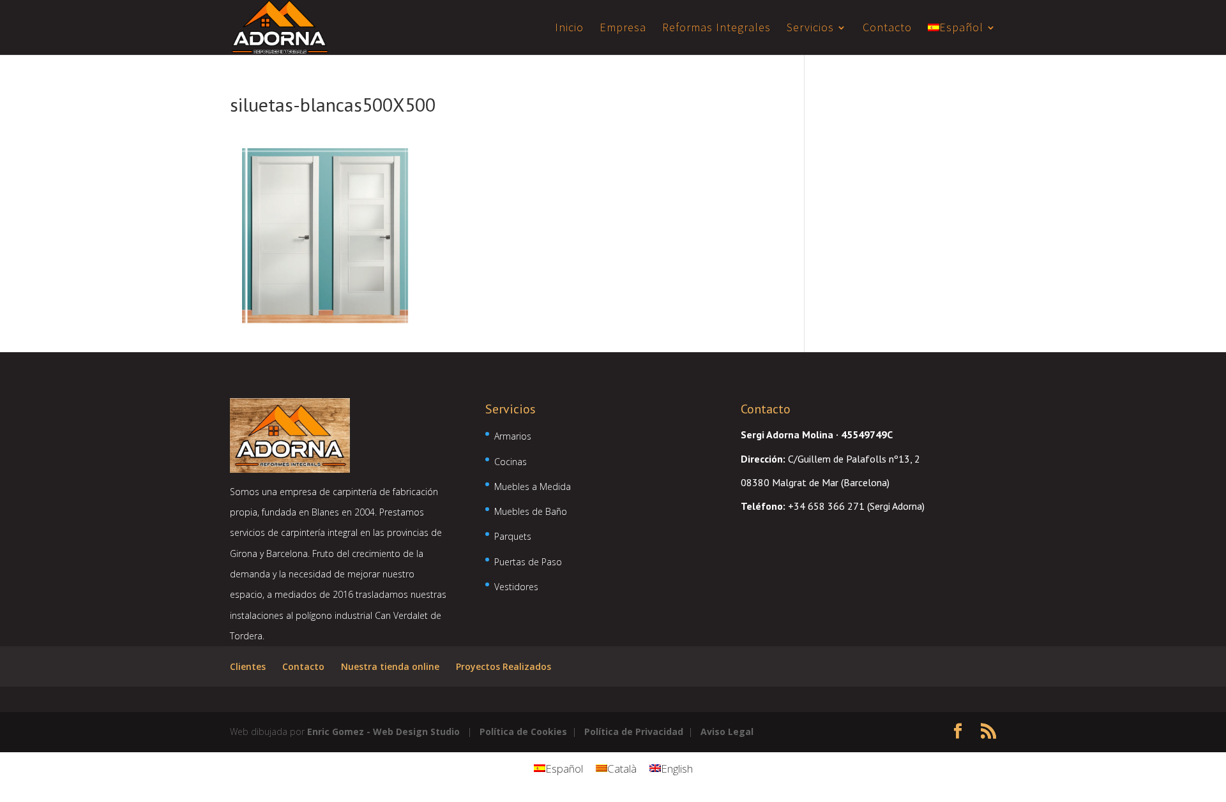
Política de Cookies (523, 731)
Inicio (569, 28)
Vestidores (516, 587)
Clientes (248, 666)
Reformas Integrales (716, 28)
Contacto (887, 28)
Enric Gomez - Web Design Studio (383, 731)
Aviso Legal (726, 731)
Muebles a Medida (532, 486)
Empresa (623, 28)
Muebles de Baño (530, 511)
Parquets (512, 536)
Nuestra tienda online (390, 666)
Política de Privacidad (633, 731)
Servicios (810, 28)
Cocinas (510, 462)
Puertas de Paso (528, 562)
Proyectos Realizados (503, 666)
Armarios (512, 436)
